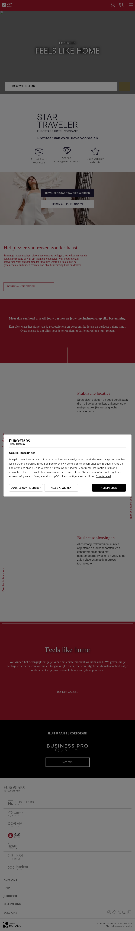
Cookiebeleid (103, 476)
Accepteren (109, 487)
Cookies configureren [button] (26, 487)
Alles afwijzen (61, 487)
